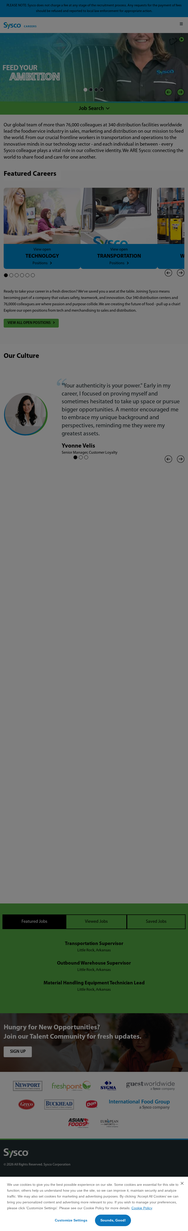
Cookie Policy (141, 1208)
